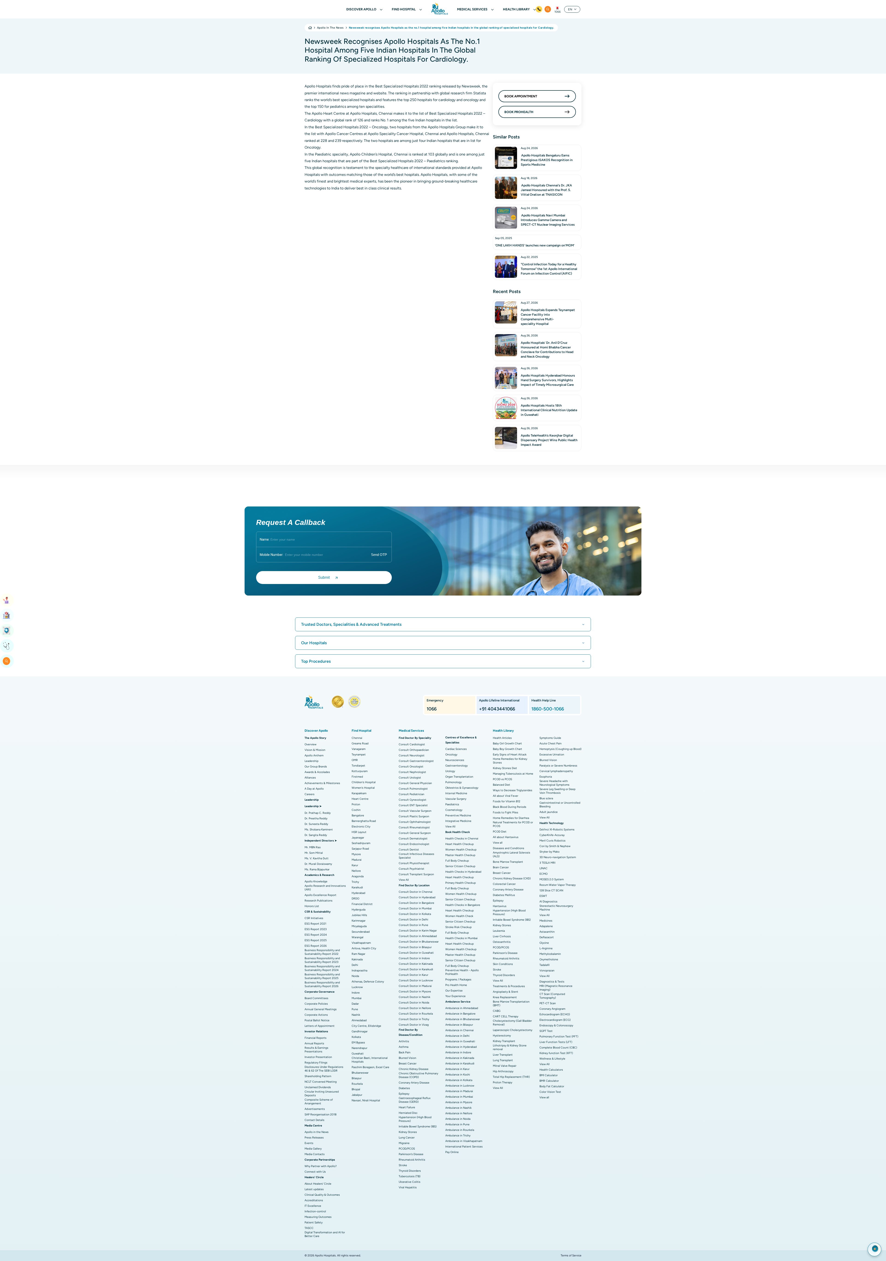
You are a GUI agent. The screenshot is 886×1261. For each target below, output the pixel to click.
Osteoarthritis (502, 942)
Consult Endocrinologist (414, 844)
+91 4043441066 (497, 709)
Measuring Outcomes (318, 1217)
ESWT (543, 896)
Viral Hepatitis (408, 1187)
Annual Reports (314, 1043)
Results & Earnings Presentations (316, 1049)
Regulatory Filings (316, 1062)
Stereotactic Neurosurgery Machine (556, 907)
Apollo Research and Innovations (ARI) (325, 887)
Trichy (355, 882)
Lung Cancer (407, 1137)
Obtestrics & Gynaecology (461, 787)
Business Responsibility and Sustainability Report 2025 (322, 976)
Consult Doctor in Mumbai (415, 908)
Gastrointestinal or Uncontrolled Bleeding (559, 804)
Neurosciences (454, 760)
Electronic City (361, 826)
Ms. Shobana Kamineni (319, 829)
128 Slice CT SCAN (551, 890)
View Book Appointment (7, 600)
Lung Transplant (503, 1060)
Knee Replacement (505, 997)
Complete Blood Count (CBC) (558, 1047)
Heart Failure (407, 1107)
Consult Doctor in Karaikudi (416, 969)
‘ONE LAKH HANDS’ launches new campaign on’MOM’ (535, 245)
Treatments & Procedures (509, 986)
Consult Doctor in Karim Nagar (418, 930)
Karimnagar (358, 920)
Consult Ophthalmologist (415, 822)
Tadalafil (544, 965)
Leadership (311, 761)
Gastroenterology (456, 765)
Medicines (545, 920)
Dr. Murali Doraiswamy (318, 864)
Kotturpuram (360, 771)
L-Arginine (546, 948)
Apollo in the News (317, 1132)
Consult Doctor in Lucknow (416, 980)
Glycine (544, 942)
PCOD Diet (499, 831)
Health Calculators (551, 1069)
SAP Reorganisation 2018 (320, 1114)
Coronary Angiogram (552, 1008)
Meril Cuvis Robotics (552, 840)
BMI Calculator (548, 1075)
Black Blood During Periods (509, 807)
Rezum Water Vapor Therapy (557, 885)
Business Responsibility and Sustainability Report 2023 (322, 960)
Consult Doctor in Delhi (413, 919)
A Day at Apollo (314, 788)
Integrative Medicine (458, 821)
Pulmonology (453, 782)
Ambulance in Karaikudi (459, 1063)
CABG (496, 1010)
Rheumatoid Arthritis (412, 1159)
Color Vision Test (550, 1091)
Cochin (356, 810)
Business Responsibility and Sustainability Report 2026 (322, 984)
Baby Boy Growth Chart (507, 749)
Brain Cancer (501, 867)
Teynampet (359, 754)
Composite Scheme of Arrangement (319, 1101)
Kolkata (356, 1037)
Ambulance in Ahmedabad (461, 1008)
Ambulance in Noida (457, 1118)
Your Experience (455, 996)
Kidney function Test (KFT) (556, 1053)
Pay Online (452, 1152)
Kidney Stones (408, 1132)
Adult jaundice (548, 812)
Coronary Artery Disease (414, 1082)
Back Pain (404, 1052)
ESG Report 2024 (316, 934)
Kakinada (357, 959)
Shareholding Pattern (318, 1076)
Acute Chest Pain (550, 743)
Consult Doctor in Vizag (414, 1024)
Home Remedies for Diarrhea (511, 818)
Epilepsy (404, 1093)
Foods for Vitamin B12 (506, 801)
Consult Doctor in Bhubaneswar (419, 941)
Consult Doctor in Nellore (415, 1008)
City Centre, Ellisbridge (366, 1025)
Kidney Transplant (504, 1041)
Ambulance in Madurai (459, 1091)
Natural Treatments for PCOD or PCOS (513, 824)
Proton (356, 804)
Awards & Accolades (317, 772)
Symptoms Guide (550, 738)
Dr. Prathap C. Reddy (318, 813)
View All (404, 879)
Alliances (310, 777)
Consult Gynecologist (412, 799)
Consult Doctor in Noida (414, 1002)
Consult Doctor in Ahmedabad (418, 936)
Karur (355, 865)
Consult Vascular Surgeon (415, 810)
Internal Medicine (456, 793)
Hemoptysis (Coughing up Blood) (560, 749)
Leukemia (499, 930)
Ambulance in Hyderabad (461, 1046)
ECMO (543, 873)
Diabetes (404, 1088)
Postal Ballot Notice (317, 1020)
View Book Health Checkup (7, 630)
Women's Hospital (363, 787)
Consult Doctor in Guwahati (416, 952)
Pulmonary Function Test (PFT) (558, 1036)
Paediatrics (452, 804)
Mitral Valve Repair (504, 1065)
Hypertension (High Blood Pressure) (415, 1119)
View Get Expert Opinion (7, 646)
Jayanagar (358, 837)
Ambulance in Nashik (458, 1107)
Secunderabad (361, 931)
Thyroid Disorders (410, 1170)
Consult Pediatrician (411, 794)
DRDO (355, 898)
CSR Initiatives (314, 918)
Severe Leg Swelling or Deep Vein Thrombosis (557, 791)
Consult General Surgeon (415, 833)
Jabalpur (357, 1094)
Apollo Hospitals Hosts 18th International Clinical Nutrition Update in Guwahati (549, 410)
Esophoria (545, 776)
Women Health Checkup (460, 849)
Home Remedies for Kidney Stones (510, 760)
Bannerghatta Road (364, 821)
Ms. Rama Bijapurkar (317, 869)
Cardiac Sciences (456, 749)
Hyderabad (358, 893)
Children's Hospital (364, 782)
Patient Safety (314, 1222)
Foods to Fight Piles (505, 812)
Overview (310, 744)
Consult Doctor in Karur (413, 974)
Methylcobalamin (550, 953)
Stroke (403, 1165)
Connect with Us (315, 1171)
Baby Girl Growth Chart (507, 743)
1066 (557, 11)
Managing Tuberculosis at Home (513, 773)
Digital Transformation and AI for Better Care (325, 1234)
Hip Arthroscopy (503, 1071)
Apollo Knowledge (316, 881)
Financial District (362, 904)
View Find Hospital (7, 615)
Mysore (356, 854)
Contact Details (314, 1120)
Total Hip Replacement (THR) (511, 1076)
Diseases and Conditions (508, 848)
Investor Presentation (318, 1057)
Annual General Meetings (321, 1009)
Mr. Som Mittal (314, 852)
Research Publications (318, 900)
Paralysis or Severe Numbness (558, 765)
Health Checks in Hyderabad (463, 871)
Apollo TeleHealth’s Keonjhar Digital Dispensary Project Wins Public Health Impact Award (549, 440)
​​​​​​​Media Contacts (315, 1154)
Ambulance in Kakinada (459, 1058)
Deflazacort (546, 937)
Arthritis (404, 1041)
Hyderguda (358, 909)
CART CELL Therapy (505, 1016)
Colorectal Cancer (504, 884)
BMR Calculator (549, 1080)
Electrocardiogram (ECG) (555, 1019)
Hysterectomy (502, 1035)
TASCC (309, 1228)
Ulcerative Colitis (409, 1181)
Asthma (403, 1046)
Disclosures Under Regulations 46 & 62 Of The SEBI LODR (324, 1068)
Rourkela (357, 1083)
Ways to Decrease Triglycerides (512, 790)
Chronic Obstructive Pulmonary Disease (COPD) (418, 1075)
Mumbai (357, 998)
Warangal (357, 937)
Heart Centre (360, 798)
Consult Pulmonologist (413, 788)
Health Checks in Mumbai (461, 938)
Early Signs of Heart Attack (510, 754)
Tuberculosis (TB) (409, 1176)
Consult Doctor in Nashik (414, 997)
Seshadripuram (361, 843)
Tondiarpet (358, 765)
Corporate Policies (316, 1003)
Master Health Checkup (460, 855)
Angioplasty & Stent (505, 991)
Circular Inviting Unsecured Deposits (322, 1093)
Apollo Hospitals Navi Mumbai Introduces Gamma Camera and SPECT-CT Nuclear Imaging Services (548, 220)
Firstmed (357, 776)
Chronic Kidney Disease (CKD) (512, 878)
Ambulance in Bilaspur (459, 1024)
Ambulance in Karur (457, 1069)
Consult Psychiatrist (411, 868)
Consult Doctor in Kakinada (416, 963)
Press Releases (314, 1137)
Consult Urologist (410, 777)
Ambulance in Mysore (458, 1102)
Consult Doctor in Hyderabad (417, 897)
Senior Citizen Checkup (460, 866)
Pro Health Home (456, 985)
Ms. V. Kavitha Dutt (317, 858)
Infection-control (315, 1211)
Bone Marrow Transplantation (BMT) (511, 1003)
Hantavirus (499, 906)
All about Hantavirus (505, 837)
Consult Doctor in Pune (413, 925)
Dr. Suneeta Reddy (316, 824)
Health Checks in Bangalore (462, 905)
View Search (7, 661)
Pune (355, 1009)
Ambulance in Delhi (457, 1035)
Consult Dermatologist (413, 838)
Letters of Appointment (320, 1025)
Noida (355, 976)
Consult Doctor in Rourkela (416, 1013)
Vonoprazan (546, 970)
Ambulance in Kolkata (458, 1080)
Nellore (356, 870)
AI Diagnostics (548, 901)
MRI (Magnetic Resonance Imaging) (555, 987)
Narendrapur (359, 1048)
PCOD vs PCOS (502, 779)
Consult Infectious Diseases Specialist (416, 855)
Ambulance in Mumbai (459, 1096)
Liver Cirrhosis (502, 936)
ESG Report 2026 (316, 945)
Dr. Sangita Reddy (316, 835)
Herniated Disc (408, 1112)
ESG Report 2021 (315, 923)
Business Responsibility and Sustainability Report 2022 (322, 952)
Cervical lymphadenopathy (556, 771)
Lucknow (357, 987)
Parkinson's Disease (411, 1154)
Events (309, 1143)
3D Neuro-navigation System (557, 857)
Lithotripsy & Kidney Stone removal (510, 1047)
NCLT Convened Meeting (321, 1081)
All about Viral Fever (505, 795)
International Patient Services (464, 1146)
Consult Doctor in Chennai (415, 891)
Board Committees (316, 998)
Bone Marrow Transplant (508, 861)
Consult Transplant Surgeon (416, 874)
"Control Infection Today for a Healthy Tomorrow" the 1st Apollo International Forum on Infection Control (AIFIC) (549, 269)
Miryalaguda (359, 926)
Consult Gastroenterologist (416, 761)
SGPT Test (546, 1031)
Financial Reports (315, 1037)
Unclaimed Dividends (318, 1087)
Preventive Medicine (458, 815)
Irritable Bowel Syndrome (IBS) (418, 1126)
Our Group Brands (316, 766)
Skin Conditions (503, 964)
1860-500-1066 (547, 709)
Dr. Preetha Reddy (316, 818)
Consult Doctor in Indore (414, 958)
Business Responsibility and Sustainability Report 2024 (322, 968)
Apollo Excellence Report (320, 895)
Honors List (312, 906)
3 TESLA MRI (547, 862)
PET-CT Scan (547, 1003)
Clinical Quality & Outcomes (322, 1194)
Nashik (356, 1014)
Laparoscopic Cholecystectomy (512, 1030)
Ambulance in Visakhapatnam (463, 1141)
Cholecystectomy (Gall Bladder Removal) (512, 1022)
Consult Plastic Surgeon (414, 816)
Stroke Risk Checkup (458, 927)
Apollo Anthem (314, 755)
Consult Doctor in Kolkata (415, 914)
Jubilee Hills (359, 915)
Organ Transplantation (459, 776)
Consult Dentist (409, 849)
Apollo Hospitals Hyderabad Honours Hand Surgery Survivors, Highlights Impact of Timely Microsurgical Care (548, 380)
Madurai (357, 859)
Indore (356, 992)
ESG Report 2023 (316, 929)
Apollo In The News (330, 27)
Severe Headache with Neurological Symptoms (554, 782)
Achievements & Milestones (322, 783)
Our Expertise (454, 990)
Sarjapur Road (360, 848)
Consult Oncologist (411, 766)
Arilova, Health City (364, 948)
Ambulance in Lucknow (459, 1085)
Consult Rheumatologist (414, 827)
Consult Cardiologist (412, 744)
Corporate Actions (316, 1014)
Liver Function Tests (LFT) (555, 1042)
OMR (355, 760)
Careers (309, 794)
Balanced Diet (501, 784)
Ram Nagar (358, 953)
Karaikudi (357, 887)
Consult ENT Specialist (413, 805)
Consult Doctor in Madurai (415, 986)
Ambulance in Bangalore (460, 1013)
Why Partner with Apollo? (321, 1166)
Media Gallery (313, 1148)
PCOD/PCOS (407, 1148)
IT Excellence (313, 1205)
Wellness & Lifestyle (552, 1058)
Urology (450, 771)
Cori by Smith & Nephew (554, 846)
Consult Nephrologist (412, 772)
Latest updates (314, 1189)
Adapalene (546, 926)
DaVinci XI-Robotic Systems (557, 829)
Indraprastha (359, 970)
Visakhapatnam (361, 942)
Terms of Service (571, 1255)
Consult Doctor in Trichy (414, 1019)
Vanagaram (358, 749)
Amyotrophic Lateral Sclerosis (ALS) (511, 854)
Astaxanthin (547, 931)
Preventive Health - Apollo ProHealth (462, 972)
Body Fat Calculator (551, 1086)
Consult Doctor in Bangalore (416, 903)
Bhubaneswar (360, 1072)
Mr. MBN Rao (313, 847)
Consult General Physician (415, 783)
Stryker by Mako (549, 851)
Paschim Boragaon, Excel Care (370, 1067)
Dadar (355, 1003)
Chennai (357, 738)
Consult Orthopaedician (414, 750)
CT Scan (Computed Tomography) (552, 995)
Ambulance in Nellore (458, 1113)
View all (498, 842)
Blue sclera (546, 798)
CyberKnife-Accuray (552, 835)
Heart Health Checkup (459, 844)
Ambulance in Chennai (459, 1030)
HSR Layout (359, 832)
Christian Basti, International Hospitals (370, 1059)
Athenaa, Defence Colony (368, 981)
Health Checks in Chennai (461, 838)
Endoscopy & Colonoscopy (556, 1025)
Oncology (451, 754)
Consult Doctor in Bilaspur (415, 947)
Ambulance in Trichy (457, 1135)
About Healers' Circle (318, 1183)
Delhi (355, 965)
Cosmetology (453, 810)
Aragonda (358, 876)
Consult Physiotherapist (414, 863)
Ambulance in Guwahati (460, 1041)
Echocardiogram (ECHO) (554, 1014)
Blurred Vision (407, 1058)
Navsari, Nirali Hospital (366, 1100)
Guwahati (358, 1053)
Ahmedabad (359, 1020)
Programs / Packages (458, 979)
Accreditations (314, 1200)
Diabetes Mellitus (504, 895)
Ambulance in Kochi (457, 1074)
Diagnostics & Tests (551, 981)
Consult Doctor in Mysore (415, 991)
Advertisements (315, 1109)
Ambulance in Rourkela (459, 1130)
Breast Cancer (407, 1063)
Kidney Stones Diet (505, 768)
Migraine (404, 1143)
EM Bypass (358, 1042)
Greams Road (360, 743)
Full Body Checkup (457, 860)
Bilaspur (357, 1078)
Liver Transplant (503, 1054)
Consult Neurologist (412, 755)
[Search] (548, 9)
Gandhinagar (360, 1031)
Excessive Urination (551, 754)
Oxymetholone (548, 959)
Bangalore (358, 815)
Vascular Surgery (455, 798)
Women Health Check (459, 916)
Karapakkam (359, 793)
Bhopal (356, 1089)
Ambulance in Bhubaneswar (462, 1019)
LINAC (543, 868)
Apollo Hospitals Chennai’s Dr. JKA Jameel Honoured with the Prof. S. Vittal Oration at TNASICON (546, 190)
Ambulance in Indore (458, 1052)
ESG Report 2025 (316, 940)
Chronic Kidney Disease (413, 1069)
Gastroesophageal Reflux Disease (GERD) (415, 1099)
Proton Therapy (502, 1082)
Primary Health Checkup (460, 882)
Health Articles (502, 738)
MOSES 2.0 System (551, 879)
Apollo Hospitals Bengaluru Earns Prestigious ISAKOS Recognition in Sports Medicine (547, 160)
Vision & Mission (315, 750)
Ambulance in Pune (457, 1124)
